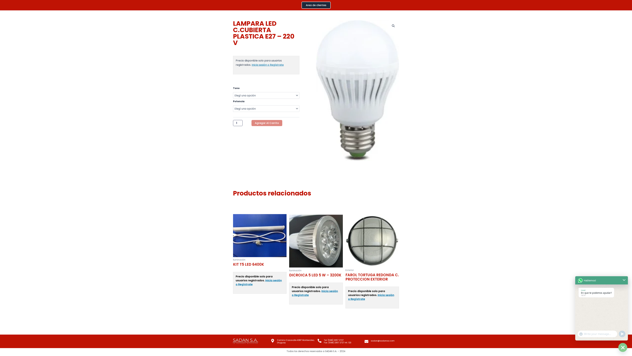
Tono (236, 88)
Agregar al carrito (267, 123)
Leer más (239, 299)
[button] (393, 26)
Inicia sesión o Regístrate (268, 65)
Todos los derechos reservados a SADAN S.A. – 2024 (316, 351)
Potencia (238, 101)
